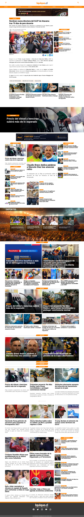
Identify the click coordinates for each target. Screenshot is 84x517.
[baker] (58, 481)
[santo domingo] (7, 203)
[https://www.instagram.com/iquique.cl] (42, 509)
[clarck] (7, 171)
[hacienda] (56, 50)
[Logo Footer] (41, 507)
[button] (15, 81)
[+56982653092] (50, 509)
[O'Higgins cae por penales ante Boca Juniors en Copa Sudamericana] (7, 177)
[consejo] (56, 44)
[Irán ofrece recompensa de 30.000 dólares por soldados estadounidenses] (58, 473)
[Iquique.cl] (6, 3)
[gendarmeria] (58, 465)
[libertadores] (58, 488)
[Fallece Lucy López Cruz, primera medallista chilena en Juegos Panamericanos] (7, 190)
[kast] (58, 457)
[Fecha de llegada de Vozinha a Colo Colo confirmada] (7, 197)
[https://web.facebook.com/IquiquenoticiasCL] (33, 509)
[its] (60, 154)
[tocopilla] (56, 33)
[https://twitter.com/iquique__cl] (37, 509)
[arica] (60, 168)
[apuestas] (7, 184)
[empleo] (56, 39)
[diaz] (42, 161)
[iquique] (42, 5)
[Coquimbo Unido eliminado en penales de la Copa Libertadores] (60, 175)
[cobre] (58, 450)
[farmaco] (60, 161)
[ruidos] (60, 147)
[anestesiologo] (58, 442)
